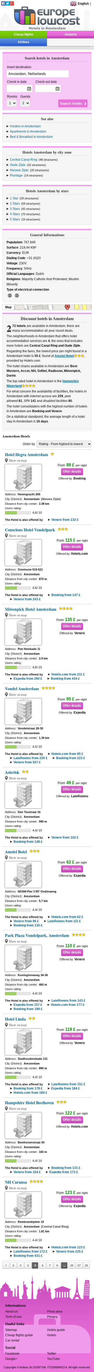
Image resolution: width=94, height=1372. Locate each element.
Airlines (23, 42)
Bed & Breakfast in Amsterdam (31, 137)
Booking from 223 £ (70, 758)
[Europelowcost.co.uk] (47, 24)
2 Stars (15, 203)
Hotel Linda (15, 1019)
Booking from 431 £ (28, 1256)
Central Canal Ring (23, 160)
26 (71, 1265)
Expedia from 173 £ (63, 1172)
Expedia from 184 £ (65, 1088)
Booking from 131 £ (65, 1168)
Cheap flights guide (19, 1335)
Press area (54, 1311)
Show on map (18, 460)
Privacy (52, 1317)
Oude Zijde (18, 165)
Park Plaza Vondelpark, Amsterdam (37, 935)
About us (11, 1311)
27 (79, 1265)
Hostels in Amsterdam (25, 126)
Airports (70, 34)
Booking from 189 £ (28, 1009)
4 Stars (15, 214)
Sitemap (11, 1330)
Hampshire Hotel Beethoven (29, 1103)
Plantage (16, 175)
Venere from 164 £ (27, 1172)
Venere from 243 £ (27, 599)
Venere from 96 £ (26, 921)
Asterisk (12, 772)
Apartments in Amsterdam (28, 131)
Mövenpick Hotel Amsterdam (30, 609)
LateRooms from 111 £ (64, 921)
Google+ (11, 1359)
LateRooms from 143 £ (68, 1000)
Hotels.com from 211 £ (68, 674)
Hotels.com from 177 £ (68, 1005)
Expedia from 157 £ (28, 1005)
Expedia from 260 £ (28, 678)
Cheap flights (23, 34)
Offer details (72, 471)
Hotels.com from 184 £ (30, 1092)
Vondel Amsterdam (22, 689)
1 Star (14, 198)
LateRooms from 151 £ (68, 1084)
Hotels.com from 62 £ (67, 917)
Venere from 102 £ (65, 837)
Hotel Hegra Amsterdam (26, 454)
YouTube (53, 1359)
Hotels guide (56, 1330)
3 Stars (15, 209)
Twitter (51, 1353)
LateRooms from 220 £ (31, 758)
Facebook (12, 1353)
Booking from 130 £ (28, 925)
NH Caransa (16, 1182)
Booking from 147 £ (65, 595)
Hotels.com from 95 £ (67, 754)
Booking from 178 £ (28, 1088)
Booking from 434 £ (65, 678)
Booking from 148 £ (28, 842)
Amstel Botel (64, 356)
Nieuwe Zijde (19, 170)
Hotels (51, 1335)
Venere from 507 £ (27, 762)
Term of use (13, 1317)
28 (86, 1265)
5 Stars (15, 219)
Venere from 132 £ (65, 520)
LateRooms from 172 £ (31, 1251)
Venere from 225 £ (69, 1251)
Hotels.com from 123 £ (68, 1247)
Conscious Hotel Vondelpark (30, 530)
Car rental (12, 1340)
